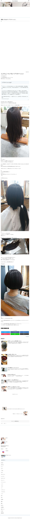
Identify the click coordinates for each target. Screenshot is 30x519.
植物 (1, 501)
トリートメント (3, 482)
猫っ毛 (2, 505)
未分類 (2, 499)
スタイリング (3, 478)
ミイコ (2, 493)
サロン (2, 472)
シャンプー (2, 476)
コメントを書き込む (15, 421)
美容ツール (2, 509)
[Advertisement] (15, 12)
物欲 (1, 503)
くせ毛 (2, 470)
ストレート (2, 480)
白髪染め (2, 507)
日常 (1, 497)
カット (2, 328)
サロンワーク (5, 328)
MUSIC (2, 462)
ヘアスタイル (3, 491)
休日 (1, 495)
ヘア (8, 328)
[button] (27, 241)
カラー (2, 468)
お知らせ (2, 464)
